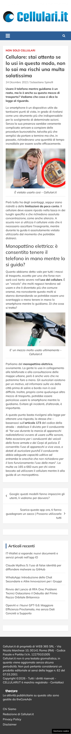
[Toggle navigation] (8, 35)
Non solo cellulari (20, 50)
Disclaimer (9, 724)
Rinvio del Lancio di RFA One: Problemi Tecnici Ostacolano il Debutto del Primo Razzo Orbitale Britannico (31, 593)
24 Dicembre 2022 (17, 82)
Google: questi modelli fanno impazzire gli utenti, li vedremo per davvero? (37, 496)
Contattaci (57, 682)
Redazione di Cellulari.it (18, 714)
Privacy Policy (12, 719)
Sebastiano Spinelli (41, 82)
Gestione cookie (61, 731)
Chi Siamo (9, 709)
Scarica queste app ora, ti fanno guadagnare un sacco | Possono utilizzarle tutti (34, 514)
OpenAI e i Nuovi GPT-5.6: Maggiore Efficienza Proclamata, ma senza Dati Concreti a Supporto (30, 609)
